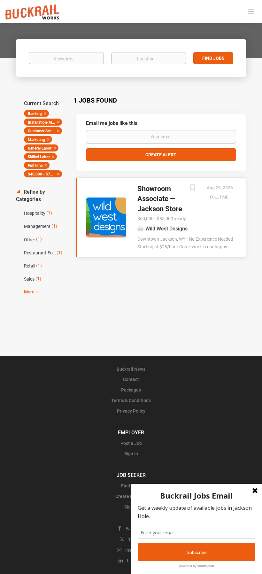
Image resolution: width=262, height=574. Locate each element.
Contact (131, 379)
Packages (131, 389)
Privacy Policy (131, 411)
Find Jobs (213, 58)
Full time (35, 165)
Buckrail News (131, 369)
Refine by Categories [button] (30, 195)
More (29, 291)
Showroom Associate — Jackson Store (159, 199)
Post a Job (131, 443)
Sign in (131, 453)
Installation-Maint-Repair (45, 122)
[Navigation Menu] (251, 11)
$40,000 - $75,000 (44, 174)
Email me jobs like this (111, 123)
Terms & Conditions (131, 400)
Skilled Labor (39, 157)
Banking (35, 114)
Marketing (36, 139)
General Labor (39, 148)
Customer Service (43, 131)
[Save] (192, 188)
